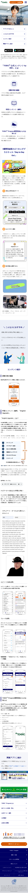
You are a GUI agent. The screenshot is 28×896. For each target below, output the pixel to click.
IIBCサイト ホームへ (14, 844)
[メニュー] (26, 2)
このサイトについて (7, 867)
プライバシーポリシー (7, 870)
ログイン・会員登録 (17, 2)
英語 (4, 517)
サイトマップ (7, 875)
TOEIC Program (14, 850)
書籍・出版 (14, 855)
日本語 (16, 517)
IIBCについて (14, 863)
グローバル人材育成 (14, 859)
